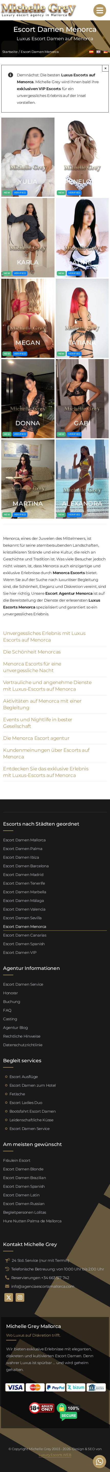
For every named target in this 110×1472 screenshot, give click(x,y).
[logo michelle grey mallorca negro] (38, 4)
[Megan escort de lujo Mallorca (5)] (27, 280)
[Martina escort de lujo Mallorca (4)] (27, 441)
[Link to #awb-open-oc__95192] (99, 10)
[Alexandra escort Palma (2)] (82, 441)
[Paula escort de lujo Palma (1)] (82, 119)
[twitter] (8, 1297)
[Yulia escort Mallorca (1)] (27, 119)
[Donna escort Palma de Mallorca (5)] (27, 361)
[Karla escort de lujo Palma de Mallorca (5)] (27, 199)
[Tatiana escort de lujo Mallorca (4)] (82, 280)
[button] (55, 637)
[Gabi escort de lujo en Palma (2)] (82, 361)
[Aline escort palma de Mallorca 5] (82, 199)
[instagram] (20, 1297)
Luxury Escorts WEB (55, 1455)
